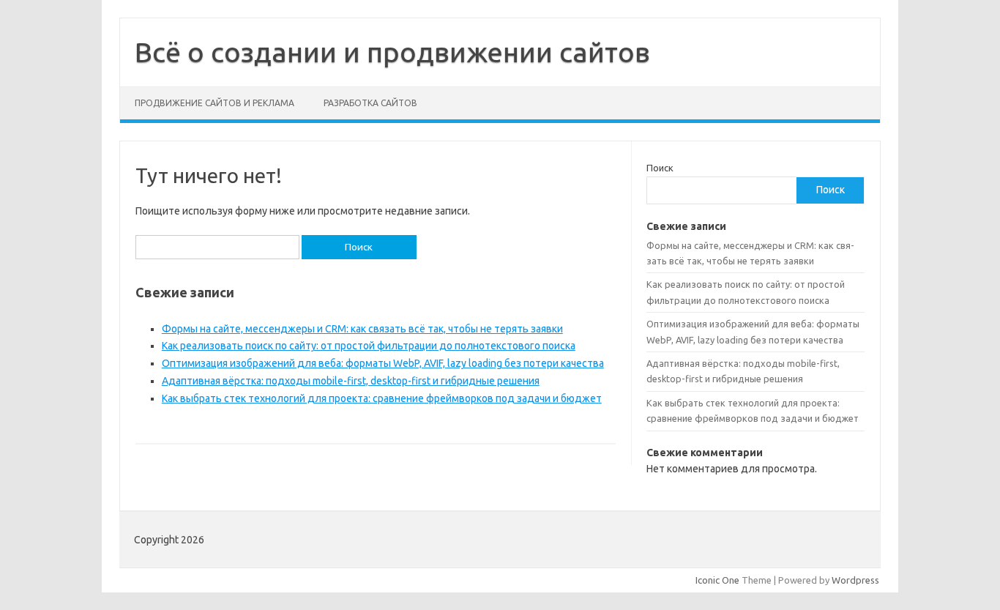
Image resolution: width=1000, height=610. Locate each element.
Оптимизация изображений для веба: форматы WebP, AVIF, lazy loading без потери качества (383, 363)
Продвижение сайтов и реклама (214, 103)
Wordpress (855, 580)
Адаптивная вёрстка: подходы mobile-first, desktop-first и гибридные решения (351, 381)
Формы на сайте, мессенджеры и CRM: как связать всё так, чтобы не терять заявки (362, 329)
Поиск (659, 168)
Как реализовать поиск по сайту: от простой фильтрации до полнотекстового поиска (368, 346)
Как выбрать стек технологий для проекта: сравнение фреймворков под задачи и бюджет (382, 398)
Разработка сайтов (370, 103)
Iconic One (717, 580)
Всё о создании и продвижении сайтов (392, 52)
